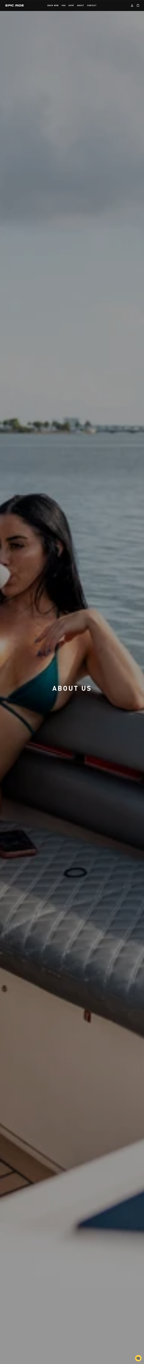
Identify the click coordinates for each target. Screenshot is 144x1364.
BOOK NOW (53, 5)
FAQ (64, 5)
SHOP (71, 5)
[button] (138, 1358)
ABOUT (80, 5)
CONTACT (92, 5)
